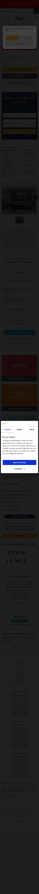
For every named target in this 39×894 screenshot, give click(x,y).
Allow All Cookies (19, 462)
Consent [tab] (7, 429)
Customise (18, 469)
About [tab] (32, 429)
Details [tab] (19, 429)
